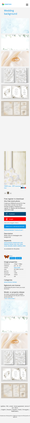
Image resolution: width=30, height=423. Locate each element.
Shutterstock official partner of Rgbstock (9, 415)
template (10, 246)
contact (11, 406)
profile (12, 258)
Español (15, 409)
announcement (8, 242)
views (9, 186)
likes (5, 188)
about (16, 408)
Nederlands (14, 411)
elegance (6, 244)
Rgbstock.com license (12, 285)
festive (11, 244)
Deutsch (9, 409)
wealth (15, 246)
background (16, 242)
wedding (19, 246)
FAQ (6, 298)
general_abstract (8, 282)
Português (25, 409)
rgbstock (8, 4)
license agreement (19, 406)
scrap (5, 246)
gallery (18, 258)
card (21, 242)
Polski (19, 409)
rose (18, 244)
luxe (15, 244)
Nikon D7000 (17, 267)
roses (21, 244)
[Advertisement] (15, 134)
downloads (18, 186)
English (4, 409)
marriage (14, 282)
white (23, 246)
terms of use (11, 298)
